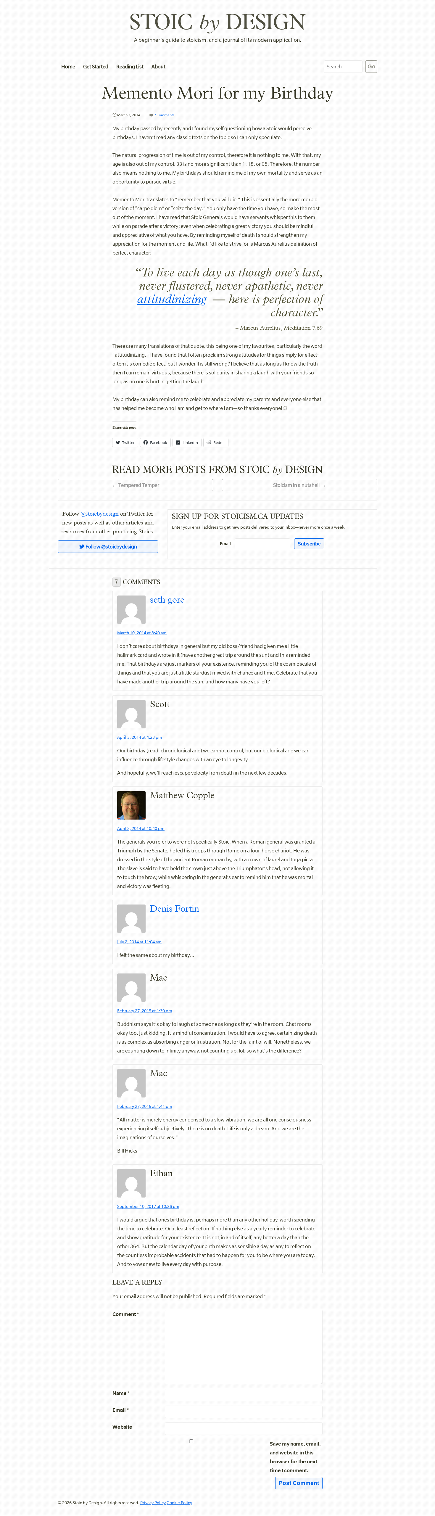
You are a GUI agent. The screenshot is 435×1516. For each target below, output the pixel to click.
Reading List (130, 67)
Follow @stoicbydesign (111, 547)
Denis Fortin (174, 909)
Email (225, 543)
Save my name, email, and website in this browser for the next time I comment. (295, 1457)
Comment (125, 1314)
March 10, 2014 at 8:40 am (142, 632)
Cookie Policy (179, 1502)
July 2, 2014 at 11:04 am (139, 941)
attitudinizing (171, 299)
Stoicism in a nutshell (296, 485)
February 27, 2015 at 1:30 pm (144, 1010)
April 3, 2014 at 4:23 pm (139, 737)
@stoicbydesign (99, 514)
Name (121, 1393)
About (158, 67)
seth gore (167, 600)
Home (68, 67)
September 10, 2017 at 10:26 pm (148, 1206)
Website (122, 1427)
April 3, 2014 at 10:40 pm (141, 828)
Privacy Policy (153, 1502)
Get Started (95, 67)
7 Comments (164, 115)
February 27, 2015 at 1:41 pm (144, 1106)
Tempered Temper (138, 485)
